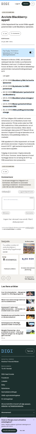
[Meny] (33, 4)
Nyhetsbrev (5, 388)
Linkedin (4, 381)
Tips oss (30, 351)
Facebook (5, 378)
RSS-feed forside (7, 374)
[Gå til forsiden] (5, 3)
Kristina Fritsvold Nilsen (10, 361)
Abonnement (6, 412)
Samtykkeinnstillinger (9, 392)
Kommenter (16, 33)
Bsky (3, 385)
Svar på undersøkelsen (9, 430)
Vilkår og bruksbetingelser (10, 395)
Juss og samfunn (8, 12)
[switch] (31, 52)
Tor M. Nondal (6, 368)
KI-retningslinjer (7, 399)
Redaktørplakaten (16, 406)
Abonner (25, 3)
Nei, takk (22, 430)
